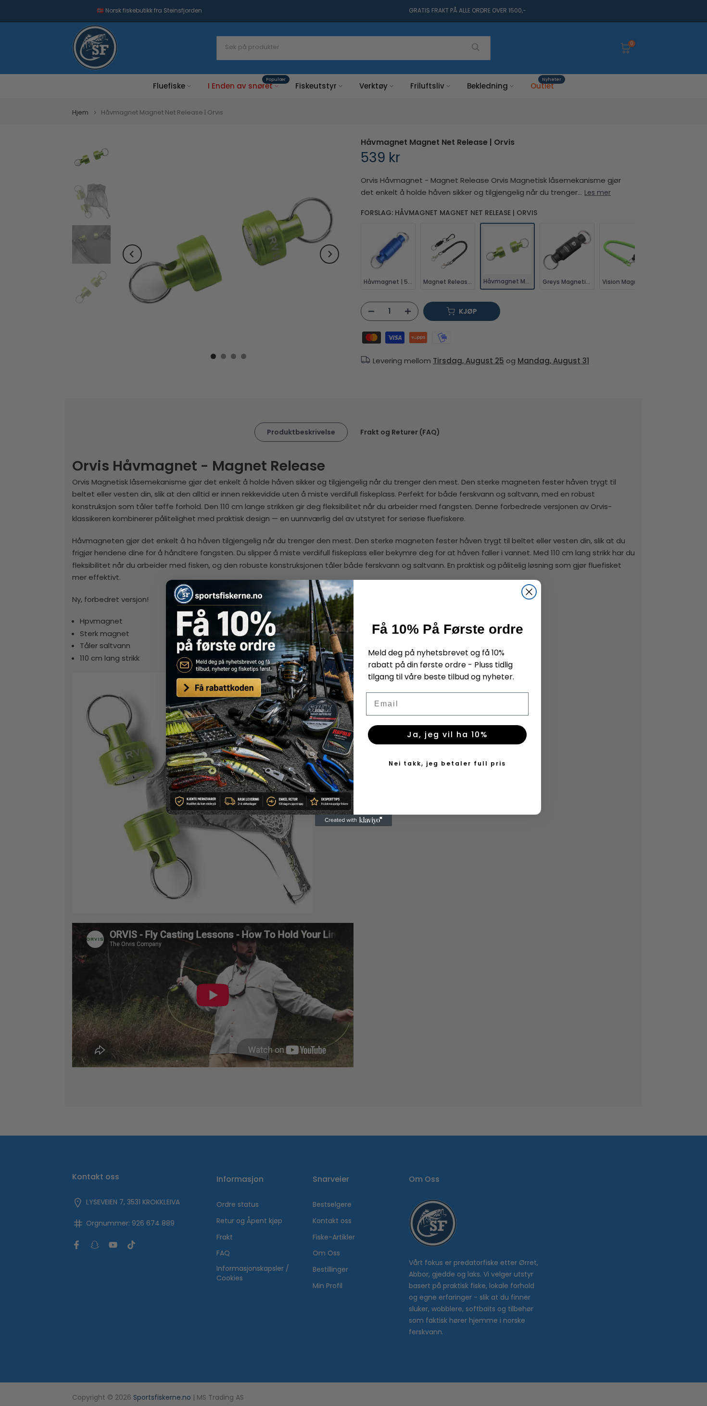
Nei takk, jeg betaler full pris (447, 763)
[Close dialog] (529, 592)
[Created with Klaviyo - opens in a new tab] (353, 820)
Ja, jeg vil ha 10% (447, 734)
